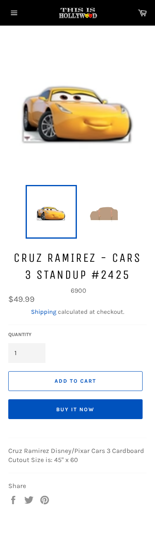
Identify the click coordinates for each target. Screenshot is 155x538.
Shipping (43, 311)
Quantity (19, 334)
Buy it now (75, 409)
